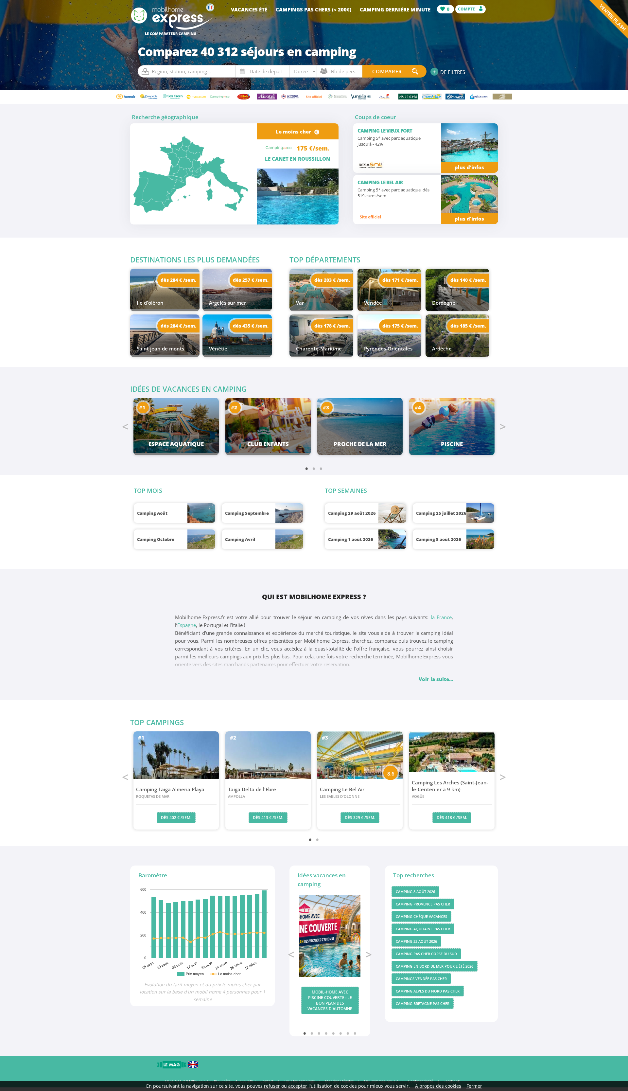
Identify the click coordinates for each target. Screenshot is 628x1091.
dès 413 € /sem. (268, 817)
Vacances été (249, 9)
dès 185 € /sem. (468, 326)
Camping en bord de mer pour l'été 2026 (434, 966)
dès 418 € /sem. (452, 817)
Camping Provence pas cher (423, 904)
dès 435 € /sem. (251, 326)
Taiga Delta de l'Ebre (252, 792)
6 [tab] (341, 1033)
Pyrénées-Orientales (388, 348)
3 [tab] (321, 468)
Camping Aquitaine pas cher (423, 928)
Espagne (186, 625)
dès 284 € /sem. (178, 280)
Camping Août (152, 513)
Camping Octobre (155, 539)
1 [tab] (307, 468)
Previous (125, 426)
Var (300, 302)
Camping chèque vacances (421, 916)
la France (441, 617)
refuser (272, 1086)
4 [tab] (326, 1033)
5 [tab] (334, 1033)
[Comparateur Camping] (172, 29)
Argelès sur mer (227, 302)
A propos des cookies (438, 1086)
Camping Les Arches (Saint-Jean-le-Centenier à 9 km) (450, 789)
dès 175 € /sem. (400, 326)
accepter (297, 1086)
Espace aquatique (176, 444)
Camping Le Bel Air (342, 792)
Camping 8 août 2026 (438, 539)
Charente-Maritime (319, 348)
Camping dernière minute (395, 9)
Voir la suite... (436, 679)
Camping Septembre (247, 513)
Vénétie (218, 348)
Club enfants (268, 444)
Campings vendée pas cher (421, 978)
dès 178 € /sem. (332, 326)
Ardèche (442, 348)
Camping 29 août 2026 (352, 513)
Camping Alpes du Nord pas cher (428, 991)
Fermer (474, 1086)
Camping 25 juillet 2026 (441, 513)
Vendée (373, 302)
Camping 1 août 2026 (350, 539)
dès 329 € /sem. (360, 817)
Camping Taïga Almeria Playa (170, 792)
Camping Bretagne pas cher (422, 1003)
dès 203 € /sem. (332, 280)
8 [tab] (355, 1033)
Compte (467, 9)
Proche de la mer (360, 444)
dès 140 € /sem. (468, 280)
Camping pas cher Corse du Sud (426, 953)
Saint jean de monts (160, 348)
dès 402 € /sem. (176, 817)
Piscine (452, 444)
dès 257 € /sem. (251, 280)
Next (502, 426)
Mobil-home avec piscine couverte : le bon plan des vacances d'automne (329, 1000)
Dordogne (443, 302)
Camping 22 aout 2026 (416, 941)
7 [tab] (348, 1033)
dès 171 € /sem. (400, 280)
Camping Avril (240, 539)
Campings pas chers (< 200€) (313, 9)
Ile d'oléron (150, 302)
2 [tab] (314, 468)
